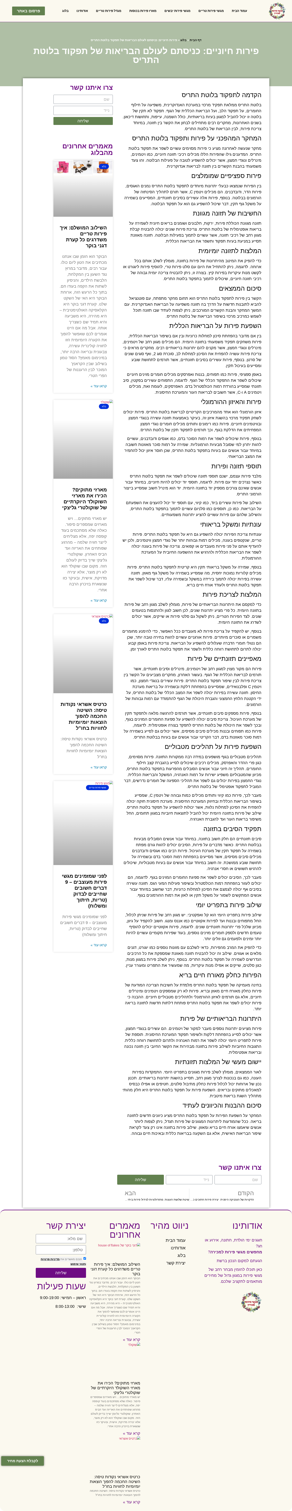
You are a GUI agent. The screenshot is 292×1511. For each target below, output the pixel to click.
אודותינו (82, 11)
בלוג (65, 11)
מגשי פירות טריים (211, 11)
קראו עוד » (99, 386)
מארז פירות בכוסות (143, 11)
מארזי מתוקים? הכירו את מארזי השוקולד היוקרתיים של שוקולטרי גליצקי (115, 1388)
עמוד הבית (239, 11)
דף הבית (195, 40)
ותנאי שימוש (78, 1263)
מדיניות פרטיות (50, 1259)
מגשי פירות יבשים (177, 11)
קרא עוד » (131, 1339)
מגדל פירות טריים (108, 11)
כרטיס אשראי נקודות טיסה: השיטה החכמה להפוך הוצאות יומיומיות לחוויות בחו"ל (84, 716)
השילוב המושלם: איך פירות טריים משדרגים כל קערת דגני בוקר (115, 1269)
